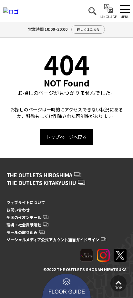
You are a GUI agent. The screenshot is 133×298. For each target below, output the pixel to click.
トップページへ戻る (66, 137)
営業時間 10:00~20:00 (63, 29)
